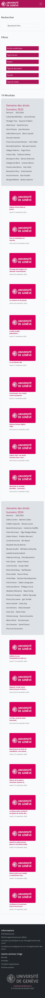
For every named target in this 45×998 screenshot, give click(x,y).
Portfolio (4, 961)
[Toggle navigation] (41, 4)
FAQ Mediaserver (8, 934)
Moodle (4, 957)
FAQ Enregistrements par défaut (14, 937)
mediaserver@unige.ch (23, 986)
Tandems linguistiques (10, 964)
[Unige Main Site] (9, 4)
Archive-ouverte (7, 967)
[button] (22, 48)
